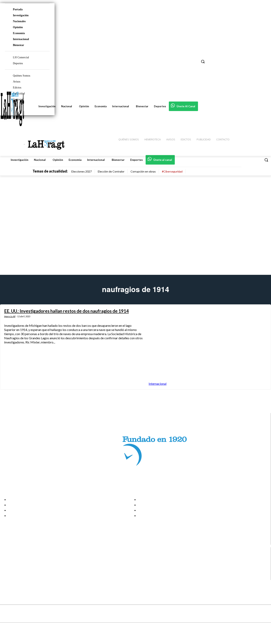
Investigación (21, 15)
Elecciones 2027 (81, 171)
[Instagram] (6, 562)
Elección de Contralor (111, 171)
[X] (6, 572)
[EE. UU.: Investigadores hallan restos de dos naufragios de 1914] (208, 347)
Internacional (21, 39)
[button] (266, 160)
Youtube (17, 577)
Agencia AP (9, 316)
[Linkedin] (6, 567)
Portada (18, 9)
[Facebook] (6, 557)
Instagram (19, 562)
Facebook (18, 557)
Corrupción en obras (143, 171)
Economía (19, 33)
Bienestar (18, 45)
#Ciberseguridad (172, 171)
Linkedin (17, 567)
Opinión (18, 27)
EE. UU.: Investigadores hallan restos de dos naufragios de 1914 (66, 311)
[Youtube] (6, 577)
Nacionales (19, 21)
